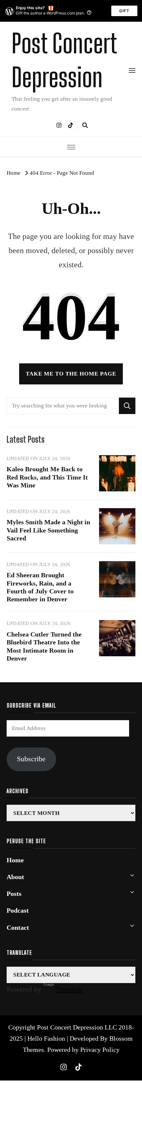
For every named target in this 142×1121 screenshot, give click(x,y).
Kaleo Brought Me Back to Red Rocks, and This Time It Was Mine (47, 477)
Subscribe (31, 759)
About (15, 876)
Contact (18, 927)
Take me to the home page (71, 374)
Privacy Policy (100, 1049)
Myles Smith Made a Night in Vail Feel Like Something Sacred (48, 530)
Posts (14, 893)
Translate (68, 989)
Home (15, 860)
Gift (124, 10)
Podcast (18, 910)
